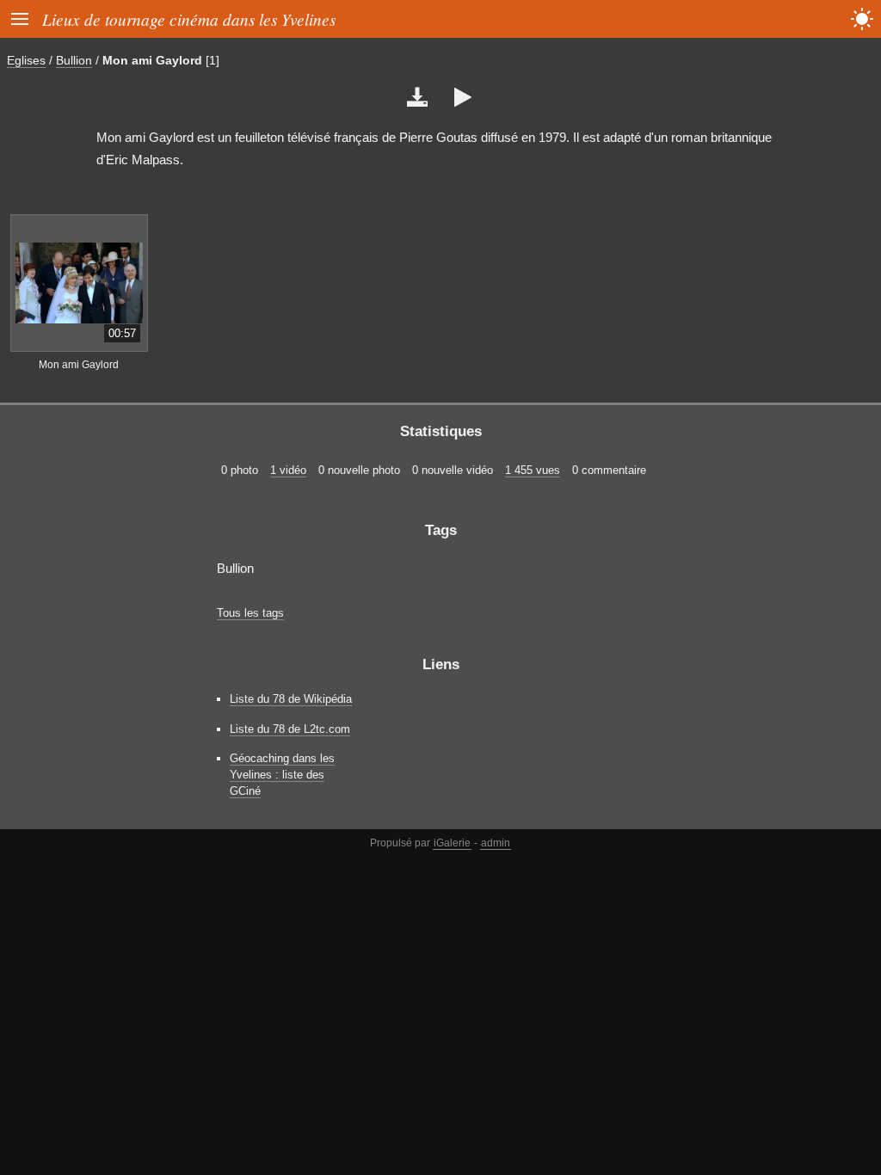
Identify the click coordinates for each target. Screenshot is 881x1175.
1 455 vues (532, 470)
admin (495, 843)
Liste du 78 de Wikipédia (291, 698)
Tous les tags (250, 612)
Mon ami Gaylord (152, 60)
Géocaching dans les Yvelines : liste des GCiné (282, 774)
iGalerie (452, 843)
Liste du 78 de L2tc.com (290, 729)
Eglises (26, 60)
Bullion (74, 60)
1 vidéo (288, 470)
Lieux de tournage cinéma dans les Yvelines (189, 19)
